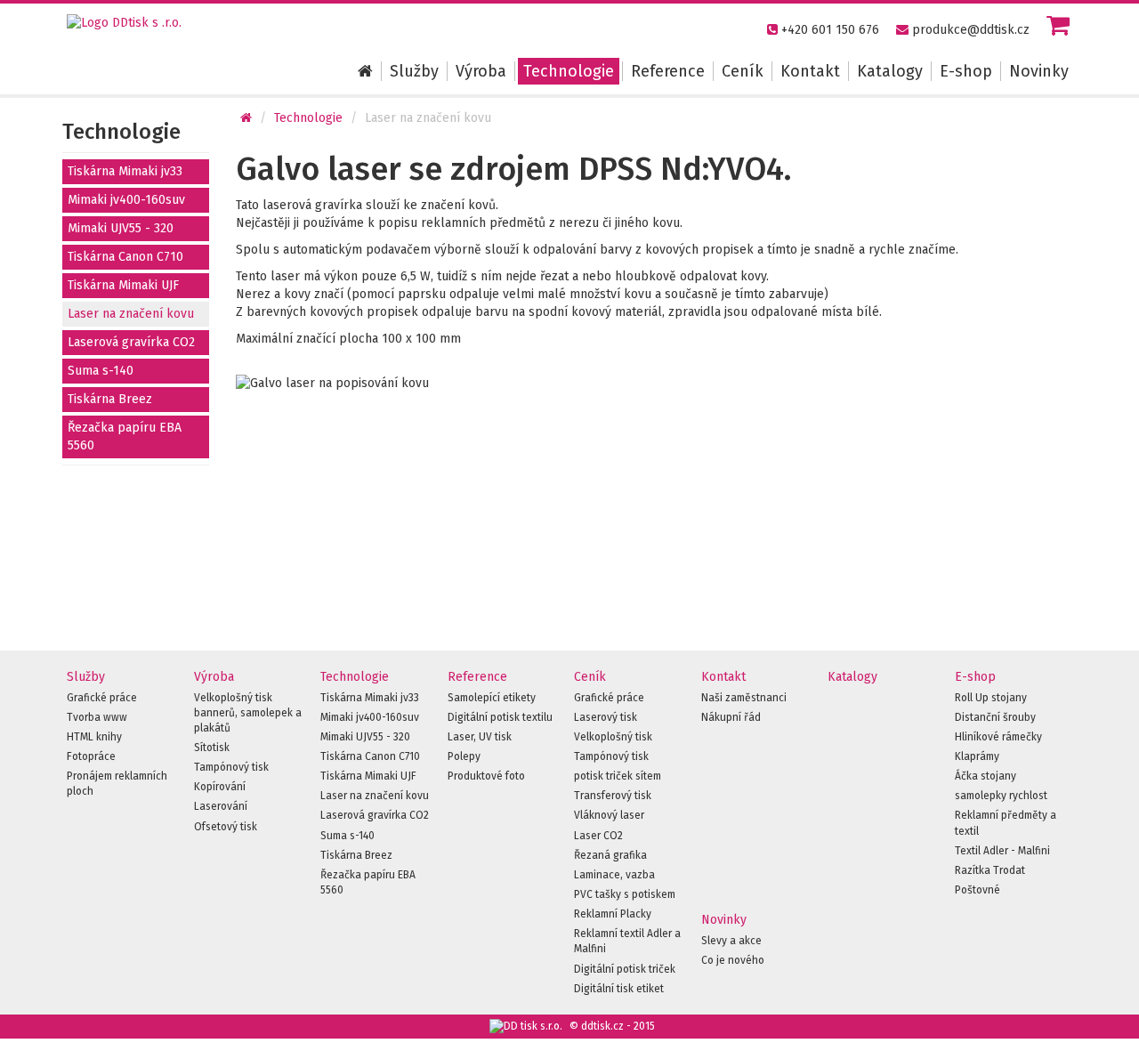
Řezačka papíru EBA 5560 (125, 436)
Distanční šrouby (995, 717)
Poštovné (977, 890)
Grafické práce (102, 697)
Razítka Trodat (990, 870)
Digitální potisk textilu (500, 717)
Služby (414, 71)
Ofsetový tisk (225, 827)
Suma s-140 (100, 370)
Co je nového (732, 960)
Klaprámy (977, 756)
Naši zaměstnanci (744, 697)
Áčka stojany (985, 776)
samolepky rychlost (1001, 795)
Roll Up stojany (991, 697)
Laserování (220, 806)
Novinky (1039, 71)
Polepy (464, 756)
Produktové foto (486, 776)
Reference (668, 71)
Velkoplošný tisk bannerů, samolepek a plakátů (248, 712)
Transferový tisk (612, 795)
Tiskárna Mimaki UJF (123, 285)
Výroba (481, 71)
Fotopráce (91, 756)
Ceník (742, 71)
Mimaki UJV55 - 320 (121, 228)
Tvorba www (97, 717)
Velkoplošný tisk (613, 737)
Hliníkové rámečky (998, 737)
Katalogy (890, 71)
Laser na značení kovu (131, 313)
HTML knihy (94, 737)
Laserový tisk (605, 717)
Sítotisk (212, 747)
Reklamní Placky (612, 914)
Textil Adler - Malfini (1002, 851)
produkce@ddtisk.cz (971, 29)
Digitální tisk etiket (619, 988)
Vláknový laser (609, 815)
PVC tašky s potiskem (624, 894)
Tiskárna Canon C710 (125, 256)
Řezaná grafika (610, 855)
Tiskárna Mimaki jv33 (125, 171)
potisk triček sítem (617, 776)
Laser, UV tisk (480, 737)
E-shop (966, 71)
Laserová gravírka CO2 (131, 342)
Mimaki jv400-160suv (126, 199)
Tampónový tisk (231, 767)
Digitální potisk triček (624, 969)
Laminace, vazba (614, 875)
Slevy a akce (731, 940)
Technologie (568, 71)
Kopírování (220, 786)
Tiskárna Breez (110, 399)
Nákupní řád (731, 717)
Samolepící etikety (492, 697)
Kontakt (810, 71)
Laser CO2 (598, 835)
